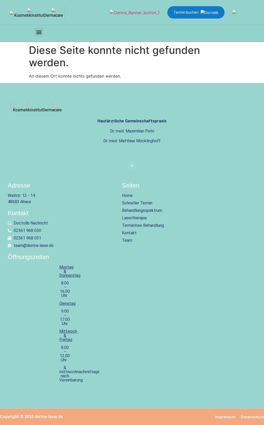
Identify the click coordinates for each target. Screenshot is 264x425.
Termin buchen (186, 12)
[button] (39, 32)
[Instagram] (132, 166)
